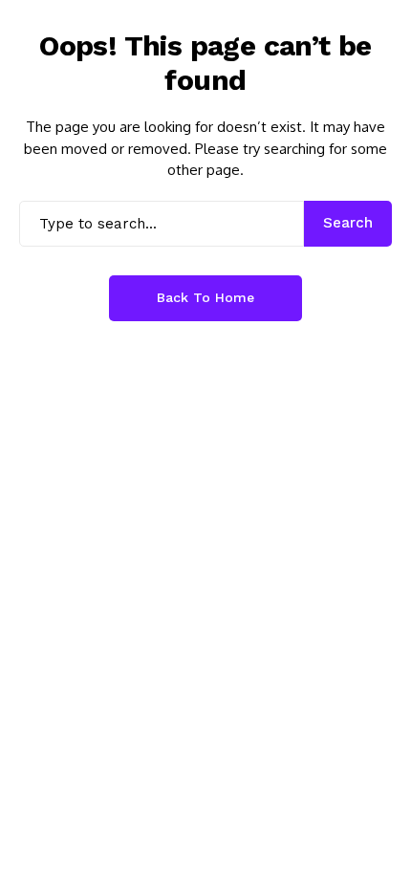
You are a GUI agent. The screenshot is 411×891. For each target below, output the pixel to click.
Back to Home (205, 297)
